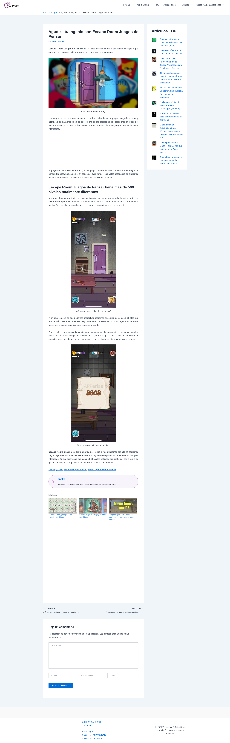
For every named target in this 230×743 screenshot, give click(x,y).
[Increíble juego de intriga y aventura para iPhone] (93, 506)
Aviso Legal (87, 731)
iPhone (126, 5)
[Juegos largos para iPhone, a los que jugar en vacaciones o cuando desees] (123, 506)
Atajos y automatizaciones (208, 5)
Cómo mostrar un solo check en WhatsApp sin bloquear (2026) (171, 42)
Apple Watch (143, 5)
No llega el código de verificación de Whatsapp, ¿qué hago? (171, 105)
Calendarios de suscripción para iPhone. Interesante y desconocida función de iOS (171, 131)
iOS (157, 5)
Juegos (185, 5)
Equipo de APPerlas (91, 722)
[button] (131, 5)
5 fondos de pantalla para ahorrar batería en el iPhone (171, 116)
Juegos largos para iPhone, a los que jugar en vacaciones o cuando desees (122, 517)
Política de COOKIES (92, 738)
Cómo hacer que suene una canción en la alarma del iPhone (171, 160)
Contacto (86, 725)
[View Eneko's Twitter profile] (53, 481)
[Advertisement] (93, 151)
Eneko (61, 479)
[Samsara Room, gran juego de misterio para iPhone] (63, 506)
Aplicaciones (170, 5)
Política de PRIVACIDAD (94, 735)
